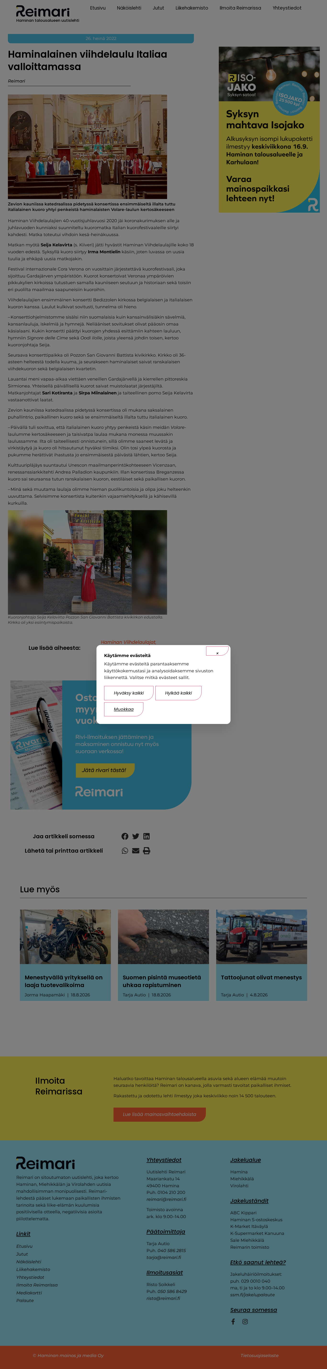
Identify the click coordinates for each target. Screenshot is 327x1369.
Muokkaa (124, 709)
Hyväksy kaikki (129, 693)
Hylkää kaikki (178, 693)
